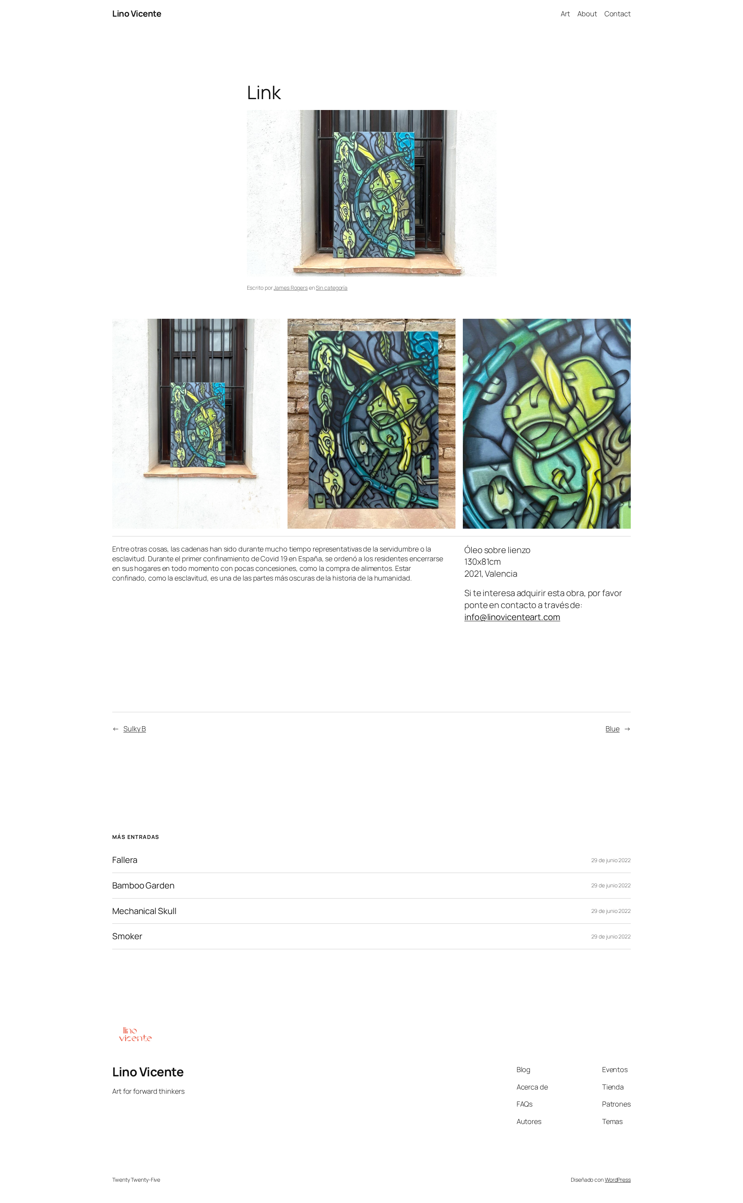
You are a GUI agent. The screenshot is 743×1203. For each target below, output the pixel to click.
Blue (613, 728)
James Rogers (291, 287)
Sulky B (134, 728)
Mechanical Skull (144, 911)
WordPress (618, 1179)
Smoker (127, 936)
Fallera (124, 860)
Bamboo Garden (143, 885)
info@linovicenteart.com (512, 617)
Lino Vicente (136, 13)
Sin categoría (332, 287)
